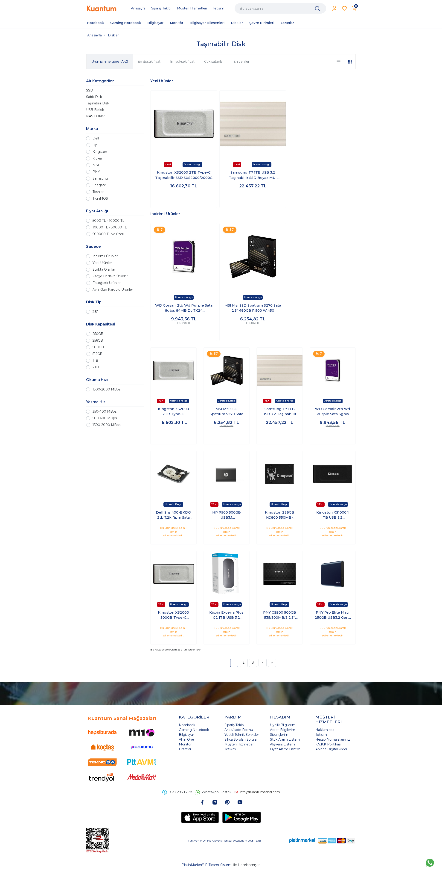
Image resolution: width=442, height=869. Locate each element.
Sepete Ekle (184, 200)
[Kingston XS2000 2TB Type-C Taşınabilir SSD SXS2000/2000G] (184, 124)
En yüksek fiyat (182, 61)
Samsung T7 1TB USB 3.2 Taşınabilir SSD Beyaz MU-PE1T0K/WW (253, 175)
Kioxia (97, 158)
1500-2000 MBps (106, 389)
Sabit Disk (94, 97)
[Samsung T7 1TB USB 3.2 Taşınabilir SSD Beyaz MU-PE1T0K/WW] (253, 124)
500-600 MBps (105, 418)
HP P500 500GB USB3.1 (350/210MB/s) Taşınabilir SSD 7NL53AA (226, 515)
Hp (95, 145)
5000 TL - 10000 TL (108, 221)
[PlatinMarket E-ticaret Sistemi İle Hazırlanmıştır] (302, 840)
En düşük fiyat (149, 61)
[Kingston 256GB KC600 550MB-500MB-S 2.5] (279, 474)
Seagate (99, 185)
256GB (98, 340)
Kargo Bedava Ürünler (110, 276)
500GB (98, 347)
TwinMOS (100, 198)
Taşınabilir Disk (97, 103)
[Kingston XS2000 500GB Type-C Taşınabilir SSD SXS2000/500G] (173, 574)
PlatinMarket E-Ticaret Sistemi (207, 865)
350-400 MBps (104, 411)
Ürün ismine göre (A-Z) (109, 61)
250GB (98, 334)
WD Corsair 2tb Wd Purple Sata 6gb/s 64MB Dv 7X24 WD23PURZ (183, 308)
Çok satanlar (214, 61)
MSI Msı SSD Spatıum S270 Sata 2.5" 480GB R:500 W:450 (252, 308)
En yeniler (241, 61)
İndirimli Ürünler (105, 256)
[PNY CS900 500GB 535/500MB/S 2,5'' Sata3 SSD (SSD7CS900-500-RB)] (279, 574)
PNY (96, 172)
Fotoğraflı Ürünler (107, 283)
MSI (96, 165)
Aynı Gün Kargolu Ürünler (113, 289)
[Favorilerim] (344, 8)
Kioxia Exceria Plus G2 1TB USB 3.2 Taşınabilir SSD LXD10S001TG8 (226, 615)
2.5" (95, 312)
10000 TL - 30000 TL (110, 227)
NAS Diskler (95, 116)
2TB (96, 367)
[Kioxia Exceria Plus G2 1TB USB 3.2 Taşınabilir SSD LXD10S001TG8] (227, 574)
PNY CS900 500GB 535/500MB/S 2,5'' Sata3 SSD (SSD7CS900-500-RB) (279, 615)
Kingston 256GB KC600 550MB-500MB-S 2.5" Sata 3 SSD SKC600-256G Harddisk (279, 515)
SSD (89, 90)
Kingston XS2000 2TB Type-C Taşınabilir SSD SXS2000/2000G (183, 175)
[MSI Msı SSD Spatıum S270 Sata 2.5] (253, 256)
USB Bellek (95, 110)
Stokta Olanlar (104, 269)
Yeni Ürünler (102, 263)
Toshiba (99, 192)
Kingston (100, 152)
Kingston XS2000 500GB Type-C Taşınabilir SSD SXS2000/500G (173, 615)
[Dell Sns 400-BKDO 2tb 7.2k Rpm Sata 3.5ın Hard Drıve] (173, 474)
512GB (97, 354)
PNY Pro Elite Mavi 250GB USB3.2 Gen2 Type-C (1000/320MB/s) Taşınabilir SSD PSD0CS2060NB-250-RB (333, 615)
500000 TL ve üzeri (108, 234)
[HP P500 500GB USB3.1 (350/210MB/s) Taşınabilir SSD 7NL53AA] (227, 474)
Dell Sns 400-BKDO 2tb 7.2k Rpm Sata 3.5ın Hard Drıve (173, 515)
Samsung (100, 178)
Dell (96, 138)
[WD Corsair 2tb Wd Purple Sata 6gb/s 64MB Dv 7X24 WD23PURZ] (184, 256)
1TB (95, 360)
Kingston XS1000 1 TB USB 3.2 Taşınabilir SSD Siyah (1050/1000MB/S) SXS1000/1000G (332, 515)
